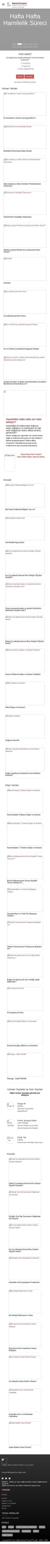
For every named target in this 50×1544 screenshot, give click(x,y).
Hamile (42, 1527)
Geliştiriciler (6, 1506)
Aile (4, 1527)
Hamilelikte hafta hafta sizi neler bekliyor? (24, 421)
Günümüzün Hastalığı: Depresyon (18, 217)
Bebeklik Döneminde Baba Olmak (18, 151)
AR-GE (4, 1508)
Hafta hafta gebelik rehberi (11, 1531)
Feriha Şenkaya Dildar (27, 1121)
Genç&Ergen (26, 1531)
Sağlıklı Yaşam (7, 1535)
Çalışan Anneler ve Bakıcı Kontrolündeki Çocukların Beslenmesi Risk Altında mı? (25, 383)
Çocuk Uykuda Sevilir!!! (25, 19)
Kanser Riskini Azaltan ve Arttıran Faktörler (23, 674)
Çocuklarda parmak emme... (15, 316)
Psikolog (20, 1106)
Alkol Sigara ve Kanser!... (15, 707)
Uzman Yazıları (10, 88)
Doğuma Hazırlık (12, 740)
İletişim (4, 1495)
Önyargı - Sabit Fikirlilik (16, 1079)
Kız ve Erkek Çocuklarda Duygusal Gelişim (21, 349)
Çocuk (11, 1527)
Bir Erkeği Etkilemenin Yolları (21, 1315)
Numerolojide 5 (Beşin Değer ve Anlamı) (23, 815)
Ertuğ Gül (21, 1137)
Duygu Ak (21, 1104)
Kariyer (4, 1498)
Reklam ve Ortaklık (9, 1503)
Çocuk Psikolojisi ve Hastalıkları (26, 1527)
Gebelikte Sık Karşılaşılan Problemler (24, 1282)
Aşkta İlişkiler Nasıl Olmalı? (20, 1447)
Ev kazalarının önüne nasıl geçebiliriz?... (20, 118)
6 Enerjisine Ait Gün (15, 1013)
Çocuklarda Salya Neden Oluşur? (23, 1381)
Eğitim (36, 1531)
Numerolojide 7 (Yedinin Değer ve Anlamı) (24, 848)
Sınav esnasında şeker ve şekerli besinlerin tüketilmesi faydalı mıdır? (23, 609)
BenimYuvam (27, 1540)
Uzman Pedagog (22, 1123)
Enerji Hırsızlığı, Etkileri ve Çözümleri (22, 1046)
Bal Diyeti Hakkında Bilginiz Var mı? (20, 509)
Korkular (7, 283)
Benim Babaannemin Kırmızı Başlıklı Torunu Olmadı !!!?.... (22, 882)
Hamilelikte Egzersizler (14, 542)
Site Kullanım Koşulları (10, 1518)
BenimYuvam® (19, 3)
